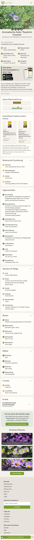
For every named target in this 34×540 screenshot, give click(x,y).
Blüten (5, 315)
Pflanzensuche (8, 484)
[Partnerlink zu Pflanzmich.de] (17, 108)
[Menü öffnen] (31, 2)
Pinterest (6, 521)
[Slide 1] (15, 27)
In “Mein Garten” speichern (16, 537)
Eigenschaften (9, 190)
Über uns (6, 491)
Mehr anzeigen (17, 473)
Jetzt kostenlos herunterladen (17, 424)
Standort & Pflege (10, 269)
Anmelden (17, 507)
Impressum (7, 533)
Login (5, 496)
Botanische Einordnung (13, 160)
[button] (2, 17)
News (5, 494)
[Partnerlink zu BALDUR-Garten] (17, 103)
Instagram (7, 516)
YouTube (6, 519)
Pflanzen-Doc (8, 489)
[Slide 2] (18, 27)
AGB (5, 530)
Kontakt (6, 527)
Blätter (5, 351)
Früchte (6, 381)
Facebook (7, 514)
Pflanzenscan (8, 486)
